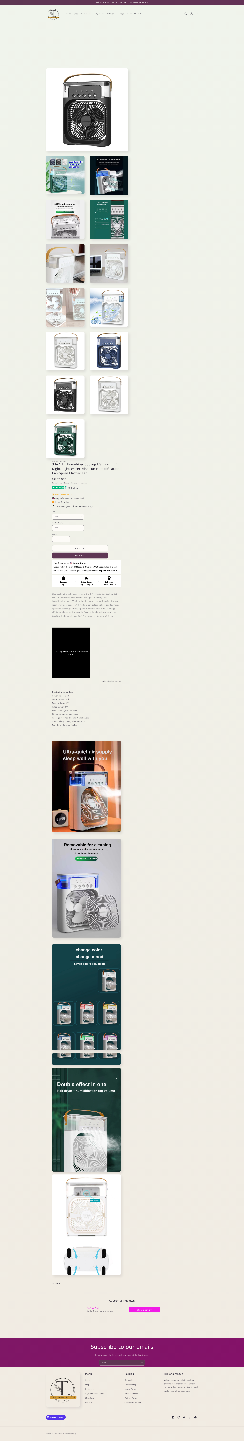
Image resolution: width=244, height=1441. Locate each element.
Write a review (144, 1309)
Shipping (66, 483)
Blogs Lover (90, 1398)
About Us (89, 1402)
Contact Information (133, 1402)
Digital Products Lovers (94, 1393)
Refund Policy (130, 1389)
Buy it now (80, 555)
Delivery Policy (131, 1398)
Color (54, 511)
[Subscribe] (142, 1363)
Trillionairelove (57, 1434)
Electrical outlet (57, 523)
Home (87, 1380)
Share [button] (57, 1283)
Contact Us (129, 1380)
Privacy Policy (130, 1384)
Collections (89, 1389)
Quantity (55, 534)
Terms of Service (131, 1393)
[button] (87, 13)
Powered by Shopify (69, 1434)
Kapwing (118, 681)
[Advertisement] (122, 44)
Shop (87, 1384)
